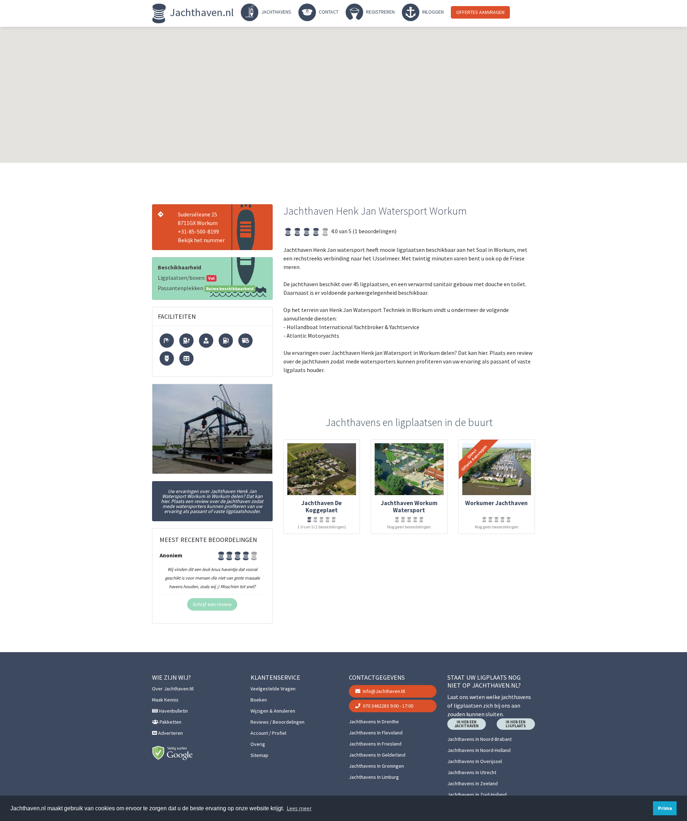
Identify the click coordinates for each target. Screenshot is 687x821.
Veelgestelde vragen (273, 688)
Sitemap (259, 755)
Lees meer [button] (299, 808)
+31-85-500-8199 (198, 231)
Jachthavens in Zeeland (472, 783)
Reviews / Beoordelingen (277, 722)
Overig (257, 744)
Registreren (380, 12)
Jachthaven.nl (201, 12)
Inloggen (432, 12)
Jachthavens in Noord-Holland (479, 750)
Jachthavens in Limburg (374, 777)
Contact (328, 12)
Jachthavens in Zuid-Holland (477, 794)
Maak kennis (165, 700)
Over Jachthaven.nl (173, 688)
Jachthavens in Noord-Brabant (479, 739)
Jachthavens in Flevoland (376, 732)
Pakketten (170, 722)
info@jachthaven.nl (383, 691)
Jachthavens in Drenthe (374, 721)
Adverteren (170, 733)
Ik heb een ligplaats (516, 723)
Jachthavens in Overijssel (474, 761)
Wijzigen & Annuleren (272, 711)
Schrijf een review (212, 604)
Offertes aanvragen (480, 12)
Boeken (258, 700)
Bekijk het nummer (201, 240)
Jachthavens (275, 12)
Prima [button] (665, 808)
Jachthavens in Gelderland (377, 755)
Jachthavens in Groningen (376, 766)
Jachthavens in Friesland (375, 744)
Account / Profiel (268, 733)
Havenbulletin (173, 711)
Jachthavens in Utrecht (471, 772)
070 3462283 (387, 706)
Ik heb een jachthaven (466, 723)
